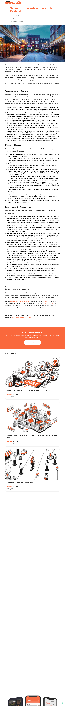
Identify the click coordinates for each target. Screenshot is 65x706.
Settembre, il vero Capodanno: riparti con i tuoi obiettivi (28, 390)
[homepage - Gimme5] (13, 2)
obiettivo (46, 301)
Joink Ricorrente (49, 303)
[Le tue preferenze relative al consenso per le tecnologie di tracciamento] (62, 703)
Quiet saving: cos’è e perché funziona (21, 482)
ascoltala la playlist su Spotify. (22, 317)
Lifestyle (15, 16)
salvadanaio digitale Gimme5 (19, 301)
